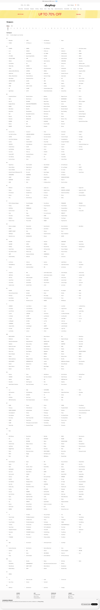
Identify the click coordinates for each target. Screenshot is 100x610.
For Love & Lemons (47, 213)
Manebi (10, 363)
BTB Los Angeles (82, 101)
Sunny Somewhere (82, 481)
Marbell (10, 368)
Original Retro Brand (65, 392)
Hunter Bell (81, 241)
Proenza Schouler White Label (84, 410)
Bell (27, 123)
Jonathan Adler (81, 275)
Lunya (80, 313)
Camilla (10, 141)
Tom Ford (63, 529)
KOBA (80, 290)
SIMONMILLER (29, 509)
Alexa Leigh (28, 73)
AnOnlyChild (63, 68)
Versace (45, 550)
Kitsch (62, 295)
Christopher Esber (47, 134)
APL (62, 78)
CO (44, 156)
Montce (62, 368)
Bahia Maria (11, 108)
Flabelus (27, 215)
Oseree (62, 394)
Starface (62, 484)
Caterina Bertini (29, 141)
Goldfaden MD (29, 236)
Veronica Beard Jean (47, 548)
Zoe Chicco (46, 587)
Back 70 (10, 101)
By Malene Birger (82, 116)
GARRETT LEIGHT (12, 231)
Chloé (45, 131)
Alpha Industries (47, 60)
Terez (10, 534)
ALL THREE (46, 53)
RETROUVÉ (46, 438)
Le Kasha (28, 323)
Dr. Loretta (63, 169)
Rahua (10, 451)
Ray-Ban (27, 438)
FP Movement (46, 218)
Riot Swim (46, 448)
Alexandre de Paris (29, 78)
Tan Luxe (10, 519)
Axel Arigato (81, 83)
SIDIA (27, 489)
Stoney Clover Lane (64, 509)
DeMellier (28, 177)
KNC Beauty (63, 300)
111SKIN (10, 42)
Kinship (62, 293)
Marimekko (28, 346)
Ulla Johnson (28, 542)
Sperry (62, 466)
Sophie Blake (46, 501)
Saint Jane (11, 471)
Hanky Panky (11, 249)
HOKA (45, 251)
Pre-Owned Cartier (64, 415)
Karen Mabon (11, 298)
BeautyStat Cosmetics (30, 113)
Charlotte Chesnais (29, 154)
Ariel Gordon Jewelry (82, 48)
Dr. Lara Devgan (64, 167)
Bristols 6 (63, 123)
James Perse (11, 280)
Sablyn (10, 464)
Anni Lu (62, 65)
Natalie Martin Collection (13, 384)
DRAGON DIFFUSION (65, 177)
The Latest (28, 534)
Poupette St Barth (64, 407)
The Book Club (29, 519)
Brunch (80, 96)
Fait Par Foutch (11, 210)
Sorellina (45, 509)
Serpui (27, 461)
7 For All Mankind (47, 42)
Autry (80, 75)
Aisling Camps (29, 60)
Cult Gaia (80, 146)
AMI (44, 78)
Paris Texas (11, 417)
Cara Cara (11, 151)
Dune (80, 164)
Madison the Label (12, 346)
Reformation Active (29, 451)
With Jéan (63, 561)
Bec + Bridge (28, 116)
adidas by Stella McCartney (14, 70)
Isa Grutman (63, 267)
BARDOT (10, 126)
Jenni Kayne (46, 277)
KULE (80, 298)
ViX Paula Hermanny (65, 555)
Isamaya (80, 262)
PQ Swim (63, 410)
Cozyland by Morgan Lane (83, 144)
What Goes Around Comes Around (50, 563)
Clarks (45, 149)
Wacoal (10, 561)
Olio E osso (28, 397)
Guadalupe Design (64, 228)
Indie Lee (28, 262)
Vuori (80, 553)
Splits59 (62, 471)
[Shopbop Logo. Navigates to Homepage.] (50, 5)
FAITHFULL (11, 208)
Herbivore (28, 256)
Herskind (45, 241)
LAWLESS (28, 313)
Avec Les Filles (81, 78)
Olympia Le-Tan (47, 392)
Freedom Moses (64, 215)
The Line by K (28, 537)
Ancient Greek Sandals (48, 90)
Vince (62, 548)
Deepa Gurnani (29, 167)
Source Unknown (64, 461)
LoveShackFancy (82, 306)
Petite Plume (28, 420)
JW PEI (80, 285)
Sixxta (45, 464)
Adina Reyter (11, 78)
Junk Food (81, 282)
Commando (63, 131)
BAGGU (10, 106)
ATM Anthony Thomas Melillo (84, 65)
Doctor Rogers (46, 172)
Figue (27, 213)
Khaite (45, 293)
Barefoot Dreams (29, 96)
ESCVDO (63, 187)
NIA (44, 379)
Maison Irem (11, 351)
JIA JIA (45, 285)
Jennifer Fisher (29, 285)
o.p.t (9, 389)
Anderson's (63, 50)
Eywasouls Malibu (82, 195)
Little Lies (63, 320)
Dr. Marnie (63, 172)
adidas (10, 68)
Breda (62, 113)
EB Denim (10, 187)
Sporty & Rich (63, 474)
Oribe (62, 389)
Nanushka (10, 381)
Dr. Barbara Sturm (47, 182)
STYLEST (80, 471)
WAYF (27, 568)
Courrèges (81, 136)
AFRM (10, 85)
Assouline (80, 60)
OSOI (62, 397)
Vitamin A (63, 553)
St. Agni (62, 479)
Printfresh (63, 422)
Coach (45, 159)
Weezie (45, 561)
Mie (62, 336)
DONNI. (45, 179)
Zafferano (10, 587)
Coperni (62, 146)
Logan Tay (63, 328)
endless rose (46, 187)
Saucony (10, 491)
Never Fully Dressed (30, 384)
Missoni (62, 353)
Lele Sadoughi (28, 325)
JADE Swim (11, 275)
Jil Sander (63, 275)
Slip (44, 486)
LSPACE (80, 308)
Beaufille (27, 108)
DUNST (80, 167)
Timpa (62, 517)
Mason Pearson (47, 336)
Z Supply (63, 587)
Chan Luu (28, 151)
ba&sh (10, 98)
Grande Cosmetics (47, 233)
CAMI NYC (11, 144)
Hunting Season (82, 246)
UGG (9, 542)
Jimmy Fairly (63, 277)
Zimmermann (28, 587)
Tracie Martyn (81, 517)
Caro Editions (11, 156)
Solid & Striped (46, 494)
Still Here (63, 506)
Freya (80, 208)
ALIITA (27, 90)
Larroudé (10, 328)
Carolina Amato (12, 159)
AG (9, 88)
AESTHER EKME (12, 80)
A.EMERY (10, 48)
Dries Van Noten (64, 182)
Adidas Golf (11, 73)
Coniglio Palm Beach (65, 141)
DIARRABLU (46, 167)
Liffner (45, 330)
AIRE (27, 58)
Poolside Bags (46, 420)
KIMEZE (45, 300)
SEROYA (10, 509)
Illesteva (10, 267)
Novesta (80, 376)
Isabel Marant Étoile (65, 264)
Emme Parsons (29, 197)
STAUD (62, 491)
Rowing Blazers (81, 443)
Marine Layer (28, 348)
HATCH (27, 244)
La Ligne (10, 318)
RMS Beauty (46, 456)
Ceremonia (28, 149)
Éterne (62, 195)
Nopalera (63, 381)
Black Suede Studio (47, 118)
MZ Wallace (81, 363)
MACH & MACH (11, 336)
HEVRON (45, 244)
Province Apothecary (82, 412)
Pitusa (45, 407)
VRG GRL (80, 550)
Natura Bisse (28, 376)
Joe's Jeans (63, 285)
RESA (27, 456)
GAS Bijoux (11, 233)
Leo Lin (45, 308)
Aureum (80, 73)
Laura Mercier (28, 306)
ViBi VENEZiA (46, 553)
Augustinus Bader (82, 70)
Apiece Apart (63, 75)
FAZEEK (27, 205)
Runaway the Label (82, 451)
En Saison (46, 192)
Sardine (10, 489)
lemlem (45, 306)
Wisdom (45, 568)
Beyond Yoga (46, 101)
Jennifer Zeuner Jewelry (48, 275)
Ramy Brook (28, 436)
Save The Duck (11, 494)
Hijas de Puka (46, 246)
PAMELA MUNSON (12, 410)
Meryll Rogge (46, 366)
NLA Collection (64, 374)
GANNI (10, 228)
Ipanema (45, 262)
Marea (27, 338)
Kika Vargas (46, 295)
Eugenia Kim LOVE (82, 190)
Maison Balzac (11, 348)
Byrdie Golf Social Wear (83, 121)
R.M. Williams (11, 436)
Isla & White (81, 264)
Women (8, 26)
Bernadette (46, 98)
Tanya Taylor (11, 527)
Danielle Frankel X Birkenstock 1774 (15, 172)
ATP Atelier (81, 68)
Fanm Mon (11, 215)
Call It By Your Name (12, 134)
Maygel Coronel (47, 346)
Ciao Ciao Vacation (47, 136)
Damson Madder (12, 169)
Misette (62, 348)
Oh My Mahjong (29, 392)
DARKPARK (11, 179)
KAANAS (10, 290)
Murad (80, 358)
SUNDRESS (81, 476)
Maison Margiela (12, 353)
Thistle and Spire (47, 537)
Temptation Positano (12, 529)
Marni (27, 356)
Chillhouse (28, 156)
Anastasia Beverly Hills (48, 88)
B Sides (80, 98)
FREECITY (63, 213)
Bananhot (10, 118)
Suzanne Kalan (81, 489)
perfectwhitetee (29, 410)
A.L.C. (10, 50)
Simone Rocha (29, 506)
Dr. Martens (63, 174)
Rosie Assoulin (81, 436)
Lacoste (10, 313)
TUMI (80, 527)
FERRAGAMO (28, 208)
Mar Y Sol (28, 368)
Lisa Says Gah (64, 315)
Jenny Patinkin (46, 282)
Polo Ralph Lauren (47, 417)
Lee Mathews (28, 318)
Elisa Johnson (28, 187)
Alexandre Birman (29, 75)
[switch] (7, 40)
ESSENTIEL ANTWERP (65, 190)
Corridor (62, 151)
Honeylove (63, 244)
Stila (62, 504)
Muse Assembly (82, 361)
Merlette (45, 363)
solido (45, 496)
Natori (27, 374)
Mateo (45, 338)
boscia (62, 103)
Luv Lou (80, 318)
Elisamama (28, 190)
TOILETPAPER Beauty (65, 524)
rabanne (10, 441)
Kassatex (28, 290)
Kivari (62, 298)
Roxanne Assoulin (82, 446)
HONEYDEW (63, 241)
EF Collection (11, 192)
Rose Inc (62, 453)
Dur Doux (80, 169)
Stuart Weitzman (82, 466)
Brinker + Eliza (64, 118)
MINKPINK (63, 343)
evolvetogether (81, 192)
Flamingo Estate (29, 218)
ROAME (62, 438)
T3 (9, 514)
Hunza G (80, 249)
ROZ (79, 448)
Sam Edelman (11, 481)
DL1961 (45, 169)
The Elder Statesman (30, 522)
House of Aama (64, 246)
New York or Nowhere (48, 376)
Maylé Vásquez (46, 348)
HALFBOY (10, 244)
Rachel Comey (11, 443)
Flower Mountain (47, 205)
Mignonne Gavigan (64, 338)
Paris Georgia (11, 415)
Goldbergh (28, 233)
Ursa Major (63, 542)
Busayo (80, 106)
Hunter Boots (81, 244)
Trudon (80, 524)
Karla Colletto (11, 300)
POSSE (62, 405)
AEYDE (10, 83)
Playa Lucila (46, 415)
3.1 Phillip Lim (28, 42)
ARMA (80, 50)
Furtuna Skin (81, 210)
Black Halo (46, 116)
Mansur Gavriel (11, 366)
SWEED (80, 496)
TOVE (80, 514)
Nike (44, 381)
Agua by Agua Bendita (30, 55)
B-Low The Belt (46, 123)
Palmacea (10, 407)
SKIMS (45, 471)
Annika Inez (63, 63)
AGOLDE (28, 50)
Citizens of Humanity (48, 144)
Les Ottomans (46, 315)
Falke (10, 213)
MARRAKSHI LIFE (29, 361)
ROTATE (80, 438)
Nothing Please (81, 374)
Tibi (62, 514)
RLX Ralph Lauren (47, 453)
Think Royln (46, 534)
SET (27, 464)
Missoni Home (64, 356)
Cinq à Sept (46, 141)
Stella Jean (63, 494)
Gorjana (45, 231)
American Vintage (47, 75)
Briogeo (62, 121)
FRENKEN (81, 203)
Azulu (80, 90)
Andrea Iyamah (64, 55)
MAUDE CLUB (46, 341)
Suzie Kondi (81, 491)
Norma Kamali (64, 384)
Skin (44, 474)
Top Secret (63, 534)
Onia (45, 397)
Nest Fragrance (29, 381)
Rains (10, 456)
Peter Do (27, 415)
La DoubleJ (11, 315)
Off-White (10, 397)
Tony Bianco (63, 532)
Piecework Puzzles (29, 425)
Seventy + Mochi (29, 466)
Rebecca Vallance (29, 443)
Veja (27, 550)
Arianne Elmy (63, 90)
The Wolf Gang (46, 532)
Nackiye (10, 374)
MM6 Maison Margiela (65, 361)
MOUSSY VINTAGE (82, 351)
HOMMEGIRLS (46, 254)
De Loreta (28, 172)
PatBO (10, 422)
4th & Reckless (46, 40)
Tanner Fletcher (11, 522)
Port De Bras (46, 422)
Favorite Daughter (29, 203)
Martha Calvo (28, 363)
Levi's (45, 323)
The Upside (46, 529)
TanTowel (10, 524)
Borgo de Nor (63, 101)
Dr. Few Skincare (64, 164)
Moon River (81, 341)
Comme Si (63, 134)
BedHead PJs (28, 118)
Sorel (45, 506)
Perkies (27, 412)
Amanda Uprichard (47, 68)
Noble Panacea (64, 376)
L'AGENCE (11, 306)
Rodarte (62, 443)
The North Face (46, 517)
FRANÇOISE (63, 203)
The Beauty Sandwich (30, 517)
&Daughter (11, 40)
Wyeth (80, 561)
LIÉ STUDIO (46, 328)
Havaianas (28, 246)
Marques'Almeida (29, 358)
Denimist (28, 179)
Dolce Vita (46, 174)
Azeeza (80, 88)
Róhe (62, 448)
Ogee (27, 389)
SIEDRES (28, 491)
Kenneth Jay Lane (29, 300)
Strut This (80, 464)
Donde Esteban (46, 177)
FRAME (45, 220)
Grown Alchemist (64, 226)
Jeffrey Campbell (29, 277)
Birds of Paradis (47, 106)
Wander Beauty (11, 568)
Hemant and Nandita (30, 254)
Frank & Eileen (64, 205)
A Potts (62, 80)
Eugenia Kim (81, 187)
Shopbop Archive (29, 481)
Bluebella (45, 126)
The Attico (28, 514)
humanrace (63, 256)
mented (45, 361)
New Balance (46, 374)
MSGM (80, 353)
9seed (62, 40)
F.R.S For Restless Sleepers (14, 203)
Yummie (27, 582)
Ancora (62, 48)
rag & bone (11, 446)
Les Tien (45, 320)
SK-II (45, 469)
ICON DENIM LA (12, 264)
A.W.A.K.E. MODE (12, 58)
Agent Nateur (11, 90)
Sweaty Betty (81, 494)
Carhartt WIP (11, 154)
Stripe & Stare (81, 461)
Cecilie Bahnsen (29, 144)
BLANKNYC (46, 121)
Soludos (45, 499)
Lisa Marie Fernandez (65, 313)
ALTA (45, 63)
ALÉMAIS (28, 70)
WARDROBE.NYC (29, 563)
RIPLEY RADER (46, 451)
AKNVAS (27, 65)
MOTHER (80, 346)
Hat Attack (28, 241)
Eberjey (10, 190)
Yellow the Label (29, 579)
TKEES (62, 522)
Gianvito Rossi (29, 228)
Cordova (62, 149)
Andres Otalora (64, 58)
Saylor (10, 496)
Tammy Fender (11, 517)
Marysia (27, 366)
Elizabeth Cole (29, 192)
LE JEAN (27, 320)
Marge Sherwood (29, 341)
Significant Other (29, 496)
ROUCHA (80, 441)
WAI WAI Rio (11, 563)
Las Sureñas (11, 330)
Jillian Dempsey (64, 272)
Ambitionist (46, 73)
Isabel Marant (63, 262)
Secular (10, 504)
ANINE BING (63, 60)
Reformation (28, 448)
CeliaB (27, 146)
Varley (10, 555)
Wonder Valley (64, 568)
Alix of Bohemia (47, 48)
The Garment (28, 527)
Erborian (45, 197)
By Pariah (80, 118)
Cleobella (45, 151)
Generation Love (12, 236)
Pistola (45, 405)
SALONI (10, 479)
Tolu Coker (63, 527)
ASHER (80, 53)
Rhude (45, 446)
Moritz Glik (81, 343)
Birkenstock (46, 108)
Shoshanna (28, 484)
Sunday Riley (81, 474)
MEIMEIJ (45, 353)
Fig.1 (27, 210)
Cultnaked (81, 149)
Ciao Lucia (46, 139)
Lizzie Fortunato (64, 323)
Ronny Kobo (63, 451)
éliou (10, 197)
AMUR (45, 83)
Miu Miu (62, 358)
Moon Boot (81, 338)
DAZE (10, 182)
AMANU (45, 70)
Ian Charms (11, 262)
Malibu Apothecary (12, 358)
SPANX (62, 464)
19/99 (27, 40)
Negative (27, 379)
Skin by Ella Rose (47, 476)
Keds (27, 298)
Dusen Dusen (81, 172)
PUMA (80, 417)
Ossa (62, 399)
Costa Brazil (63, 156)
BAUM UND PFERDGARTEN (31, 103)
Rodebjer (63, 446)
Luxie (80, 320)
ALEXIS (27, 80)
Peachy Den (11, 425)
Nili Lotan (45, 384)
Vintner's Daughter (64, 550)
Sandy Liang (11, 486)
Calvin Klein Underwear (13, 139)
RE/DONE (28, 441)
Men (12, 26)
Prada (62, 412)
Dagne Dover (11, 164)
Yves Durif (46, 582)
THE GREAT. (28, 529)
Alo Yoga (45, 58)
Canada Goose (11, 146)
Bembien (45, 96)
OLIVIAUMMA (46, 389)
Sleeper (45, 481)
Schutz (10, 499)
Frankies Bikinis (64, 208)
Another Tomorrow (64, 73)
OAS (9, 394)
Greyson (45, 236)
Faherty (10, 205)
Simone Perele (29, 504)
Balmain (10, 116)
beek (27, 121)
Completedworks (64, 139)
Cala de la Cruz (11, 131)
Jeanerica (28, 275)
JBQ (27, 272)
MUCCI (80, 356)
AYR (79, 85)
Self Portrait (11, 506)
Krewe (80, 295)
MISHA (62, 351)
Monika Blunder (64, 363)
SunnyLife (81, 479)
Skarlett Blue (46, 466)
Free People (63, 218)
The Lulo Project (47, 514)
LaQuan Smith (11, 325)
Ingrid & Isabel (29, 264)
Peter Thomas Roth (29, 417)
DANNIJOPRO (11, 174)
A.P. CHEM (11, 55)
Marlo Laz (28, 353)
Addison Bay (11, 65)
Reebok (27, 446)
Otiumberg (81, 392)
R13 (9, 438)
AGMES (27, 48)
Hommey (45, 256)
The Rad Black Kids (47, 524)
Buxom (80, 108)
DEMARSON (28, 174)
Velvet (27, 553)
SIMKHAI (28, 501)
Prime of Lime (63, 420)
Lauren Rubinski (29, 308)
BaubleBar (28, 101)
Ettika (62, 197)
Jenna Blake (28, 280)
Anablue (45, 85)
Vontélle (80, 548)
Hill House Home (47, 249)
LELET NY (28, 328)
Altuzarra (45, 65)
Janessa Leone (11, 285)
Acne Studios (11, 63)
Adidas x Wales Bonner (13, 75)
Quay (10, 430)
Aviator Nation (81, 80)
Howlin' (62, 254)
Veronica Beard (29, 555)
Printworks (63, 425)
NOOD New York (64, 379)
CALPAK (10, 136)
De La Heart (28, 169)
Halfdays (10, 246)
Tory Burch (63, 537)
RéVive (45, 441)
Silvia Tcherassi (29, 499)
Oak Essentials (11, 392)
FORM (45, 215)
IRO (44, 267)
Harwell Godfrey (12, 256)
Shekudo (28, 479)
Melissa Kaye (46, 358)
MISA (62, 346)
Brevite (62, 116)
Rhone (45, 443)
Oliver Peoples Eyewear (30, 399)
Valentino (10, 550)
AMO (45, 80)
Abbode (10, 60)
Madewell (10, 343)
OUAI (80, 394)
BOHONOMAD (63, 98)
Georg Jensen (28, 226)
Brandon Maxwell (64, 108)
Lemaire (27, 330)
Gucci (62, 231)
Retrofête (45, 436)
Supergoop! (81, 484)
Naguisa (10, 379)
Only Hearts (46, 399)
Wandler (27, 561)
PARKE (10, 420)
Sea (9, 501)
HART (10, 254)
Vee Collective (28, 548)
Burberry (80, 103)
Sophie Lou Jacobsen (48, 504)
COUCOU (80, 131)
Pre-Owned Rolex (64, 417)
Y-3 (9, 579)
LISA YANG (63, 318)
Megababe (46, 351)
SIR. (44, 461)
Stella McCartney (64, 496)
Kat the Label (28, 295)
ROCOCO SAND (64, 441)
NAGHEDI (10, 376)
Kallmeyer (10, 295)
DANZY (10, 177)
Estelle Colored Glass (65, 192)
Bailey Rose (11, 111)
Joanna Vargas (64, 282)
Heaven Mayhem (29, 249)
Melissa (45, 356)
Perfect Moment (29, 407)
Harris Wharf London (12, 251)
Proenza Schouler (82, 407)
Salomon (10, 476)
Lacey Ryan (11, 308)
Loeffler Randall (64, 325)
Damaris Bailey (11, 167)
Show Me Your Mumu (30, 486)
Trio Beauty (81, 519)
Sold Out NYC (46, 491)
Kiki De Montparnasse (48, 298)
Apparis (62, 83)
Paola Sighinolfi (12, 412)
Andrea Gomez (64, 53)
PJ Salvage (46, 412)
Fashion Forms (11, 220)
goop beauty (46, 228)
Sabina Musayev (12, 461)
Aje (26, 63)
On (44, 394)
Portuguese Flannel (47, 425)
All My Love (46, 50)
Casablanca (28, 136)
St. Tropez (63, 481)
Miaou (45, 368)
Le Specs (45, 318)
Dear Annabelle (29, 164)
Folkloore (45, 210)
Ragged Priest (11, 448)
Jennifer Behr (28, 282)
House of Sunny (64, 251)
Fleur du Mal (28, 220)
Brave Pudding (64, 111)
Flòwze (45, 208)
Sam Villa (10, 484)
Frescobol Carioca (82, 205)
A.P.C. (10, 53)
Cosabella (63, 154)
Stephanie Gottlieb (64, 501)
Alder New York (29, 68)
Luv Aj (80, 315)
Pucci (80, 415)
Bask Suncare (28, 98)
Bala (9, 113)
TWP (80, 532)
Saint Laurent (11, 474)
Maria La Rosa (29, 343)
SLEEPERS (46, 484)
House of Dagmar (64, 249)
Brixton (62, 126)
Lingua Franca (64, 308)
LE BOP (27, 315)
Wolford (62, 563)
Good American (46, 226)
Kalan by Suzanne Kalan (13, 293)
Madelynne (11, 338)
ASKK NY (80, 58)
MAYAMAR (46, 343)
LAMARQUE (11, 323)
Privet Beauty (81, 405)
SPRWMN (63, 476)
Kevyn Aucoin (46, 290)
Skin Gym (45, 479)
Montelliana (81, 336)
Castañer (28, 139)
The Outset (46, 522)
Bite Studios (46, 113)
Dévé (27, 182)
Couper (80, 134)
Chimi (27, 159)
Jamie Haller (11, 282)
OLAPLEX (28, 394)
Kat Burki (28, 293)
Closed (45, 154)
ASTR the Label (81, 63)
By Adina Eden (81, 111)
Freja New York (64, 220)
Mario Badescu (29, 351)
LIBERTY (45, 325)
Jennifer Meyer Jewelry (48, 272)
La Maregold (11, 320)
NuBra (80, 379)
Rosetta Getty (63, 456)
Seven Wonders (29, 469)
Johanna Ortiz (81, 272)
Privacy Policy (40, 601)
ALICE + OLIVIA (29, 85)
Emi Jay (27, 195)
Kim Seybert (63, 290)
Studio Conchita (82, 469)
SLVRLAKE (46, 489)
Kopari (80, 293)
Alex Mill (27, 83)
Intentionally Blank (29, 267)
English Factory (47, 190)
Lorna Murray (63, 330)
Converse (63, 144)
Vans (10, 553)
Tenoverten (11, 532)
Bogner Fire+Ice (64, 96)
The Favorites (28, 524)
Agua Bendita (28, 53)
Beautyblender (29, 111)
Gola (27, 231)
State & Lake (63, 486)
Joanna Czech (63, 280)
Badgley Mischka (12, 103)
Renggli (27, 453)
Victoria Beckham (47, 555)
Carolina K (28, 131)
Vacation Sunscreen (12, 548)
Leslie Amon (46, 313)
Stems (62, 499)
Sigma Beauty (28, 494)
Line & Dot (63, 306)
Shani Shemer (28, 471)
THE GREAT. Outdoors (30, 532)
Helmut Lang (28, 251)
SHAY (27, 476)
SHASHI (27, 474)
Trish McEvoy (81, 522)
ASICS (80, 55)
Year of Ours (11, 582)
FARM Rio (10, 218)
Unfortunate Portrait (47, 542)
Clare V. (45, 146)
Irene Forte (46, 264)
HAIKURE (10, 241)
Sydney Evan (81, 499)
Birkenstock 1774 (47, 111)
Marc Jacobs (28, 336)
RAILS (10, 453)
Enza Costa (46, 195)
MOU (80, 348)
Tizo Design (63, 519)
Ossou (80, 389)
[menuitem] (22, 5)
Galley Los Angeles (12, 226)
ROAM (62, 436)
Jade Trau (10, 277)
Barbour (10, 123)
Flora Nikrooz (46, 203)
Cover (80, 141)
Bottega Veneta (64, 106)
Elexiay (10, 195)
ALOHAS (45, 55)
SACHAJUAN (11, 469)
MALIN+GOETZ (11, 361)
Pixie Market (46, 410)
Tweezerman (81, 529)
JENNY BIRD (46, 280)
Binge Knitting (46, 103)
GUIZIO (62, 236)
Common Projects (64, 136)
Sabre (10, 466)
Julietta (80, 280)
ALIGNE (27, 88)
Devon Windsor (46, 164)
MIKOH (62, 341)
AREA (62, 88)
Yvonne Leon (63, 579)
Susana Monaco (82, 486)
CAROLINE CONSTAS (30, 134)
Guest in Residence (64, 233)
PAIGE (10, 405)
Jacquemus (11, 272)
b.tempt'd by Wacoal (12, 96)
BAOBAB (10, 121)
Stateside (63, 489)
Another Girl (63, 70)
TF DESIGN (11, 537)
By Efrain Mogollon (82, 113)
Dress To (62, 179)
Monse (62, 366)
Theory (45, 519)
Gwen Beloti (81, 226)
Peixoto (27, 405)
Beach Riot (28, 106)
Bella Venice (28, 126)
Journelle (80, 277)
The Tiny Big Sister (47, 527)
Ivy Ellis (80, 267)
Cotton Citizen (64, 159)
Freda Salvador (64, 210)
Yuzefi (45, 579)
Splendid (63, 469)
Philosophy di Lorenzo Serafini (32, 422)
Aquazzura (63, 85)
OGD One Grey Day (12, 399)
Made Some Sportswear (13, 341)
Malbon (10, 356)
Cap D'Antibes (11, 149)
